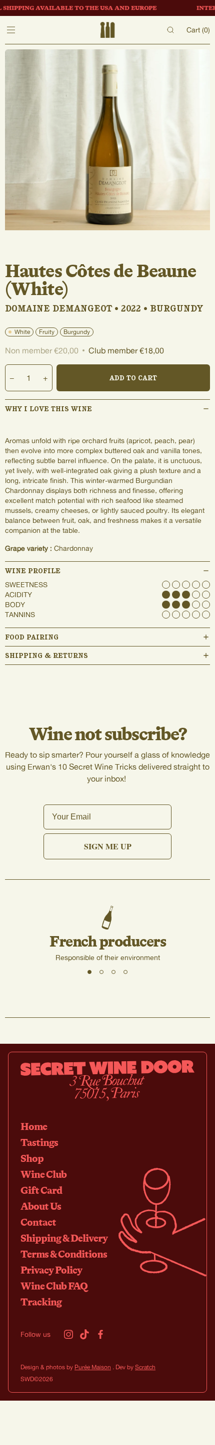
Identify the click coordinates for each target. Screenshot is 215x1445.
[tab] (90, 972)
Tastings (39, 1142)
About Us (40, 1206)
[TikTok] (84, 1334)
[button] (107, 409)
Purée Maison (92, 1367)
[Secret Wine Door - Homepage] (107, 30)
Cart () (198, 29)
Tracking (41, 1301)
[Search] (170, 30)
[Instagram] (68, 1334)
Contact (38, 1222)
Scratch (145, 1367)
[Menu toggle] (11, 30)
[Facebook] (100, 1334)
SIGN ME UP (108, 846)
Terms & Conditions (63, 1254)
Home (33, 1126)
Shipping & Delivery (64, 1238)
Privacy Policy (51, 1270)
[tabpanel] (107, 934)
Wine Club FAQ (54, 1286)
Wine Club (43, 1174)
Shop (32, 1158)
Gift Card (41, 1190)
